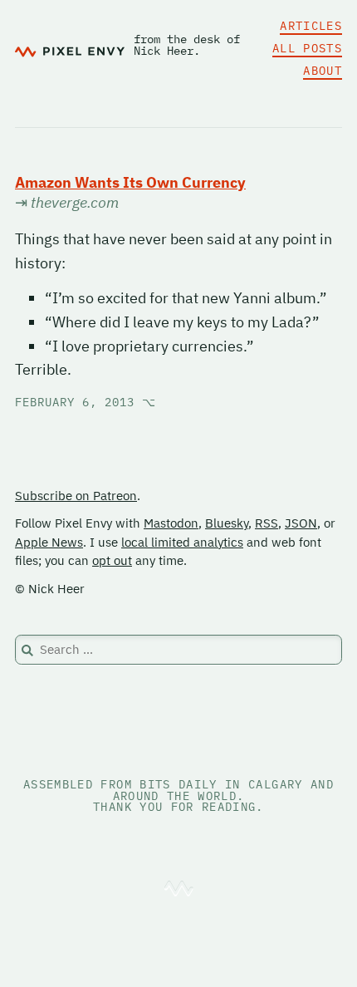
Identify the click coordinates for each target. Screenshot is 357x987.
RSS (266, 523)
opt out (112, 560)
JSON (301, 523)
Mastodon (171, 523)
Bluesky (226, 523)
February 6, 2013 (85, 402)
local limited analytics (182, 542)
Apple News (49, 542)
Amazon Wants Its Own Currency (130, 182)
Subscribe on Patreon (76, 495)
